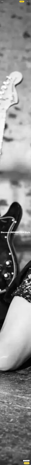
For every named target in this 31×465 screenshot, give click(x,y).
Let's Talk (22, 1)
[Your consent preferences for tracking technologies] (26, 460)
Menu (27, 1)
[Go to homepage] (2, 1)
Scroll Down (3, 459)
